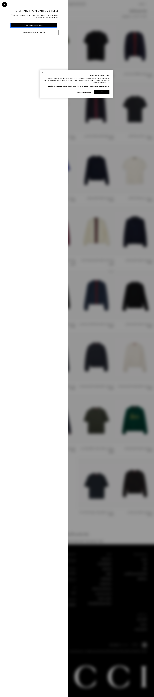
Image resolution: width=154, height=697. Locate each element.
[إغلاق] (42, 72)
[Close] (4, 4)
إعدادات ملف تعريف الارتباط (84, 92)
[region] (76, 84)
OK (102, 92)
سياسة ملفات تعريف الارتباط (55, 86)
